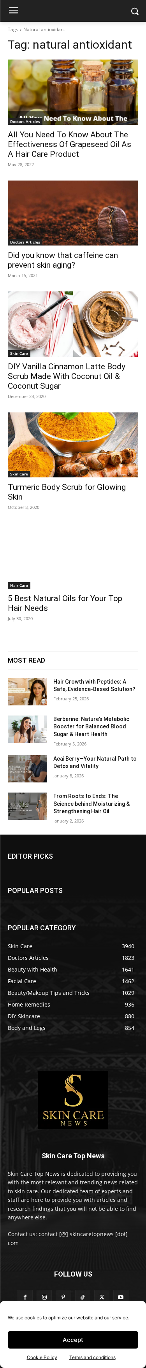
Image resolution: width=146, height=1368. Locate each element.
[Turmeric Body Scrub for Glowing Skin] (73, 445)
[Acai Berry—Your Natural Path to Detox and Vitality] (27, 768)
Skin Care (19, 353)
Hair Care (19, 585)
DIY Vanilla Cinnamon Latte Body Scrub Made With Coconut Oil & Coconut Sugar (66, 376)
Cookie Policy (42, 1357)
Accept (73, 1339)
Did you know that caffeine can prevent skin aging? (63, 260)
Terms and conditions (92, 1357)
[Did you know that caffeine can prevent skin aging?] (73, 213)
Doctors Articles (25, 121)
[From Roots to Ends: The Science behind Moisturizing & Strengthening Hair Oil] (27, 806)
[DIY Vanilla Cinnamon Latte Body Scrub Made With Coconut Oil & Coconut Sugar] (73, 324)
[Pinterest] (63, 1297)
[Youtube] (120, 1297)
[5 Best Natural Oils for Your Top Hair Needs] (73, 556)
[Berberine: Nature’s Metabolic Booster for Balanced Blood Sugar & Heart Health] (27, 729)
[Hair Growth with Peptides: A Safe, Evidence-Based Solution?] (27, 691)
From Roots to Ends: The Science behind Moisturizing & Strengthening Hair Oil (91, 803)
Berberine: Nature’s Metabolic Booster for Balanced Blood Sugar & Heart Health (91, 726)
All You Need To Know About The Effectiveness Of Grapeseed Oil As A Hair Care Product (69, 144)
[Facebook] (25, 1297)
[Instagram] (44, 1297)
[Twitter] (101, 1297)
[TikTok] (82, 1297)
